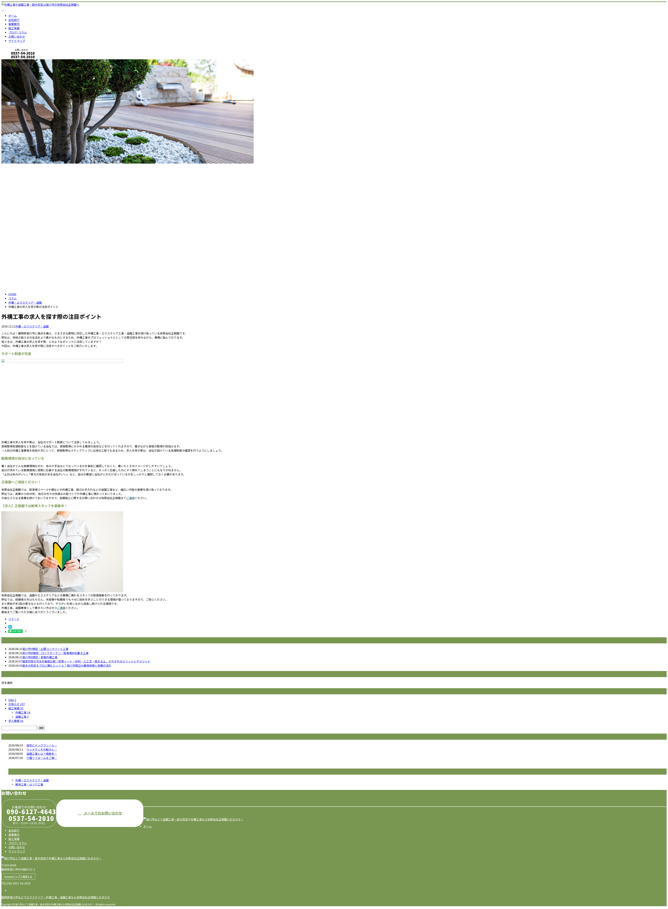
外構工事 (22, 712)
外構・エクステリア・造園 (25, 302)
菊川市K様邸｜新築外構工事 (39, 657)
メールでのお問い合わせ (102, 812)
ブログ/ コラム (17, 32)
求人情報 (15, 721)
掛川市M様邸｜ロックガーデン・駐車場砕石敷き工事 (55, 653)
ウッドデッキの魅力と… (41, 749)
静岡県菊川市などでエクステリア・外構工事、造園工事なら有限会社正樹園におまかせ (55, 897)
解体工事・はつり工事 (29, 784)
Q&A (12, 700)
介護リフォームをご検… (41, 758)
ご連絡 (130, 498)
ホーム (12, 16)
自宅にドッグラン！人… (41, 745)
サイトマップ (16, 41)
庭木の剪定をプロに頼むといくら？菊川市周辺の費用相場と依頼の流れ (66, 665)
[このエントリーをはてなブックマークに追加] (10, 627)
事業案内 (13, 24)
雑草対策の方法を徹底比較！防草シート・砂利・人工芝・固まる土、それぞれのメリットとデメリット (86, 661)
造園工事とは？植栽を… (41, 754)
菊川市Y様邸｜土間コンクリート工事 (45, 649)
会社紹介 (13, 20)
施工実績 (13, 28)
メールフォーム (13, 61)
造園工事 (22, 716)
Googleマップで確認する (18, 876)
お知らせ (16, 704)
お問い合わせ (16, 36)
